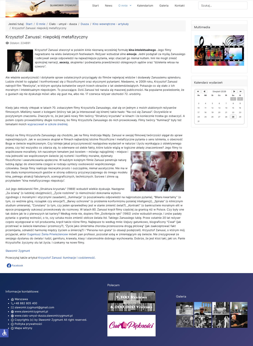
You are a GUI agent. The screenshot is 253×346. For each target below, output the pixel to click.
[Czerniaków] (184, 308)
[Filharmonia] (238, 321)
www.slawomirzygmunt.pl (31, 311)
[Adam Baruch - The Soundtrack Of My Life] (131, 301)
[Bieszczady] (184, 321)
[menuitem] (95, 5)
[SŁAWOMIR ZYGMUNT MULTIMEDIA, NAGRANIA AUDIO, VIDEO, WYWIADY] (219, 64)
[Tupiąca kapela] (220, 321)
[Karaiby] (202, 308)
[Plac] (202, 321)
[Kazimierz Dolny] (220, 308)
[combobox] (222, 5)
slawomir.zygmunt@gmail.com (34, 307)
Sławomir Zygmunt (18, 250)
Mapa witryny (23, 328)
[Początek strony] (247, 339)
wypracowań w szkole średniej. (47, 124)
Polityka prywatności (28, 324)
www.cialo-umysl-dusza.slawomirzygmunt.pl (44, 315)
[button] (15, 265)
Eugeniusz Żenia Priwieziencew (47, 234)
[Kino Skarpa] (238, 308)
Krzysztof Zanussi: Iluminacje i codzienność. (67, 257)
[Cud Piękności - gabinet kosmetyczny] (131, 325)
